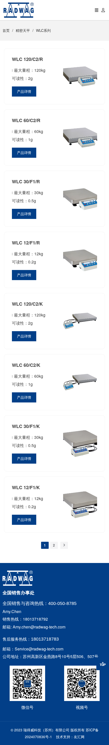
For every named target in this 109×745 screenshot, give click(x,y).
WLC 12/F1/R (26, 242)
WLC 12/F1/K (26, 487)
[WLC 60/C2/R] (80, 156)
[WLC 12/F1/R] (80, 278)
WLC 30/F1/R (26, 181)
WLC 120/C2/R (27, 59)
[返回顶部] (102, 663)
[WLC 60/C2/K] (80, 400)
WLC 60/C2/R (26, 120)
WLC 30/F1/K (26, 426)
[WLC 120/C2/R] (80, 95)
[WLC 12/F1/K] (80, 523)
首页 (6, 30)
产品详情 (24, 91)
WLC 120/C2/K (27, 304)
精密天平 (23, 30)
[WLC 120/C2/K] (80, 339)
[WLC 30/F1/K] (80, 462)
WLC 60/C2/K (26, 365)
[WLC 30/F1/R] (80, 217)
